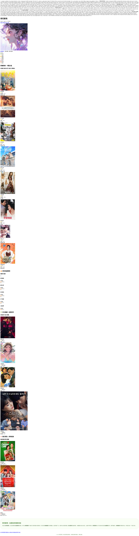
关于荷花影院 (3, 532)
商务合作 (11, 532)
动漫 (8, 22)
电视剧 (3, 22)
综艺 (6, 22)
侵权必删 (15, 532)
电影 (1, 22)
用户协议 (18, 532)
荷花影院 (2, 51)
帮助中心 (7, 532)
